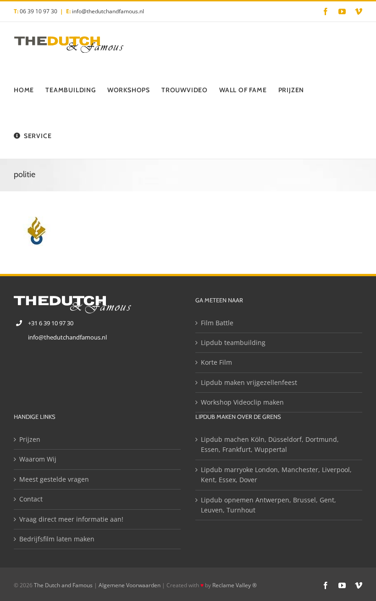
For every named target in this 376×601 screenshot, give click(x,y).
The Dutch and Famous (63, 585)
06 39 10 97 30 (38, 11)
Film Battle (217, 322)
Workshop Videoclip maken (242, 402)
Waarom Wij (37, 459)
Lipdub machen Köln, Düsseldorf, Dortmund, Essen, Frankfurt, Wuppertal (270, 444)
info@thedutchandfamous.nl (108, 11)
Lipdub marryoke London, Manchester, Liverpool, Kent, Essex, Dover (276, 474)
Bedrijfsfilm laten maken (56, 538)
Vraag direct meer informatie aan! (71, 519)
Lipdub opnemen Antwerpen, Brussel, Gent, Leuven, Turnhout (268, 504)
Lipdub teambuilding (233, 342)
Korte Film (216, 362)
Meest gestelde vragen (54, 479)
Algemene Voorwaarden (129, 585)
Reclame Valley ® (234, 585)
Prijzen (29, 439)
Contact (31, 499)
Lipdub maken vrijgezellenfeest (249, 382)
